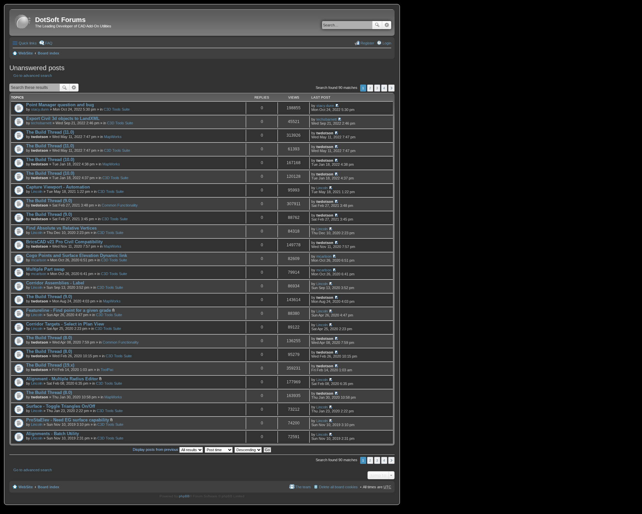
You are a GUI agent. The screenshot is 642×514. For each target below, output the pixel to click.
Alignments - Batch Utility (52, 433)
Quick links (28, 43)
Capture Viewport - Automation (58, 186)
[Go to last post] (337, 106)
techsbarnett (41, 123)
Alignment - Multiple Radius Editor (62, 378)
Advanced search (386, 25)
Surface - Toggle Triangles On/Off (60, 406)
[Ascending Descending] (248, 449)
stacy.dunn (40, 109)
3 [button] (377, 88)
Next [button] (391, 88)
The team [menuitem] (303, 487)
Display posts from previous (156, 449)
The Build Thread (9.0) (49, 200)
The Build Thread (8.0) (49, 337)
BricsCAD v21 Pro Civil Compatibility (64, 241)
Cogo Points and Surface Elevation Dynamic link (76, 255)
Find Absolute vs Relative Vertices (61, 228)
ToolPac (107, 370)
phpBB (184, 496)
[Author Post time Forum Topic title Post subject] (219, 449)
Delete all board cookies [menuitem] (338, 487)
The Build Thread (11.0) (50, 132)
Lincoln (36, 191)
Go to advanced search (32, 76)
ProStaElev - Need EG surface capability (67, 419)
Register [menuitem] (367, 43)
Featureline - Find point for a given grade (68, 310)
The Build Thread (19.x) (50, 365)
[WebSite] (23, 22)
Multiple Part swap (45, 269)
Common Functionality (120, 205)
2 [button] (370, 88)
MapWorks (113, 137)
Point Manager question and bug (60, 104)
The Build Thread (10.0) (50, 159)
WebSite (25, 53)
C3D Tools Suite (117, 109)
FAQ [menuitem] (48, 43)
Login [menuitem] (387, 43)
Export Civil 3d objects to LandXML (63, 118)
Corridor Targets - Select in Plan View (65, 324)
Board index (48, 53)
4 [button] (384, 88)
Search (377, 25)
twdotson (39, 137)
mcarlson (38, 260)
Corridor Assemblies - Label (55, 282)
